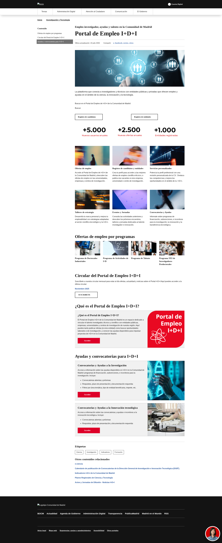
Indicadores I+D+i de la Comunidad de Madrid (95, 473)
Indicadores (105, 452)
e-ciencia (79, 464)
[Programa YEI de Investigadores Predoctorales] (172, 254)
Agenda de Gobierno (70, 513)
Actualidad (52, 513)
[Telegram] (96, 522)
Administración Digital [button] (66, 12)
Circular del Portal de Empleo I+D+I (50, 37)
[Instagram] (47, 522)
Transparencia (115, 513)
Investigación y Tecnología (58, 20)
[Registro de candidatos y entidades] (129, 164)
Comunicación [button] (121, 12)
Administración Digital (94, 513)
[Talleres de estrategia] (92, 209)
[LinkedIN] (68, 522)
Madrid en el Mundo (152, 513)
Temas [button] (44, 12)
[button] (88, 117)
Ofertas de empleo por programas (49, 33)
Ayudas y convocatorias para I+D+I (50, 42)
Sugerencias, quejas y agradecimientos (75, 530)
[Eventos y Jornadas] (129, 208)
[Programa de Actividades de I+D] (115, 252)
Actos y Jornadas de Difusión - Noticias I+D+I (94, 482)
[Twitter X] (54, 522)
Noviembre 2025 (82, 289)
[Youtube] (61, 522)
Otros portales (112, 530)
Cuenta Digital (177, 4)
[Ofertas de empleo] (92, 166)
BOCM (40, 513)
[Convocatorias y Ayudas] (167, 208)
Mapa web (53, 530)
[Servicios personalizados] (167, 166)
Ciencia (79, 452)
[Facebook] (40, 522)
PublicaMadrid (132, 513)
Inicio (39, 20)
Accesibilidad (99, 530)
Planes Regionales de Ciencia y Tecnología (94, 478)
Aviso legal (41, 530)
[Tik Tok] (82, 522)
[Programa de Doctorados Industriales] (87, 252)
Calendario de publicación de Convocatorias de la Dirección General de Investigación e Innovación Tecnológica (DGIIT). (127, 468)
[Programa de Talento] (143, 251)
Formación (118, 452)
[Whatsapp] (75, 522)
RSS (166, 513)
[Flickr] (89, 522)
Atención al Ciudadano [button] (95, 12)
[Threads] (103, 522)
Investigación (91, 452)
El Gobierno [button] (142, 12)
